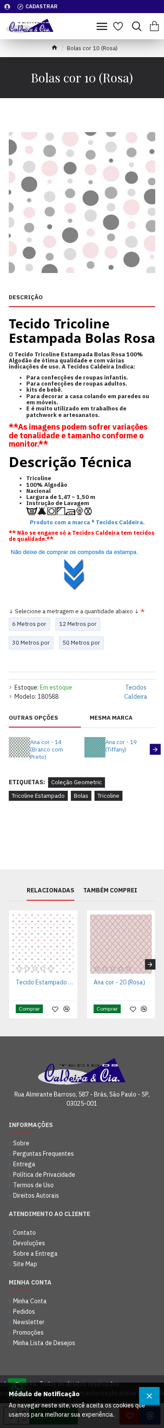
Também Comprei (110, 890)
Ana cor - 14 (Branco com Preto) (46, 750)
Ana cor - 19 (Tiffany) (121, 746)
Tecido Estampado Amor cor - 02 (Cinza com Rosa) (45, 982)
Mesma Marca (111, 717)
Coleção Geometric (76, 782)
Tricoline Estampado (38, 795)
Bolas (81, 795)
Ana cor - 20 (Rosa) (119, 982)
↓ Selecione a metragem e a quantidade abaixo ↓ (74, 611)
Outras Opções (33, 717)
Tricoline (108, 795)
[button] (8, 749)
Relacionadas (50, 890)
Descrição (26, 297)
